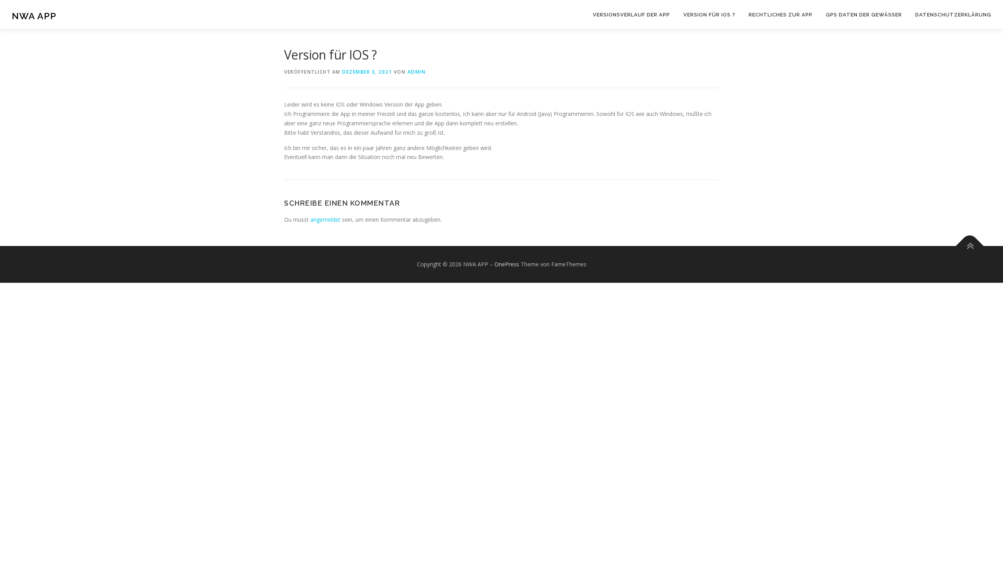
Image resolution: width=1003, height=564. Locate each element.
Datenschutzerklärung (953, 15)
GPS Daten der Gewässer (864, 15)
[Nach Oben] (970, 246)
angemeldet (325, 219)
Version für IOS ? (709, 15)
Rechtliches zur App (781, 15)
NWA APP (34, 16)
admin (416, 72)
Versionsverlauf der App (631, 15)
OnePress (506, 264)
